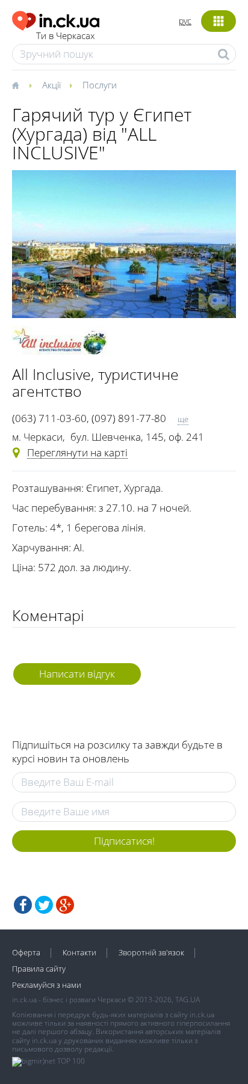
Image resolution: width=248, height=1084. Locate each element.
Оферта (26, 952)
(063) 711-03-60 (49, 418)
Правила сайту (39, 968)
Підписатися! (124, 841)
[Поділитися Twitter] (44, 905)
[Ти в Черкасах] (55, 19)
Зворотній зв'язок (151, 952)
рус (185, 20)
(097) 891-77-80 (128, 418)
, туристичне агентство (95, 382)
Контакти (79, 952)
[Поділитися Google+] (65, 905)
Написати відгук (77, 674)
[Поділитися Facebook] (23, 905)
